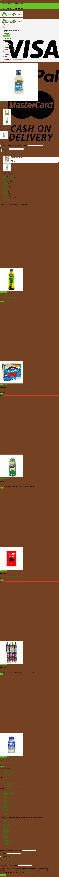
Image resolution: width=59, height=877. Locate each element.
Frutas (5, 31)
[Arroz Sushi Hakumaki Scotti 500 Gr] (7, 116)
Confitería (6, 33)
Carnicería (6, 24)
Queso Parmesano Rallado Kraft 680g (10, 483)
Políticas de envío (7, 784)
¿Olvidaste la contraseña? (6, 859)
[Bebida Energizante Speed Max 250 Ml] (11, 290)
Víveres (5, 20)
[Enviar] (3, 61)
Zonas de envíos (7, 775)
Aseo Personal (7, 38)
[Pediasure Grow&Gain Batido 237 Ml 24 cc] (11, 755)
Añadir (2, 147)
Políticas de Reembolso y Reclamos (12, 786)
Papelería (6, 56)
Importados (6, 36)
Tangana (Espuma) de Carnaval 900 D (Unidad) (12, 670)
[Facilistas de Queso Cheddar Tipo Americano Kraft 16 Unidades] (11, 383)
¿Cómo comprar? (7, 770)
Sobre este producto (6, 201)
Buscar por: (6, 149)
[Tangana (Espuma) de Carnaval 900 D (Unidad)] (11, 663)
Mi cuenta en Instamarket (10, 772)
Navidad (5, 42)
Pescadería (6, 52)
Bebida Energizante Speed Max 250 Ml (10, 297)
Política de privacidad (9, 783)
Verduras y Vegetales (9, 22)
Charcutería (6, 26)
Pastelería (6, 54)
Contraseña (3, 853)
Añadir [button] (2, 301)
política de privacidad (29, 872)
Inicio (1, 102)
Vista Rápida (3, 292)
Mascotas (6, 40)
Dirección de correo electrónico (8, 865)
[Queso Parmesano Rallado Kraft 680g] (11, 477)
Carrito (5, 780)
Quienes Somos (7, 773)
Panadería (6, 47)
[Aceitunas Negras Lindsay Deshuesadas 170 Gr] (11, 569)
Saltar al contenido (5, 0)
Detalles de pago (7, 781)
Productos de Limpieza (9, 49)
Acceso (11, 856)
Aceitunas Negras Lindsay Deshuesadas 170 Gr (12, 576)
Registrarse (3, 875)
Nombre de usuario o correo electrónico (11, 850)
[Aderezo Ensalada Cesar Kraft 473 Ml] (7, 124)
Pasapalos (6, 45)
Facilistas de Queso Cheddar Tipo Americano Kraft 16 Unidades (17, 389)
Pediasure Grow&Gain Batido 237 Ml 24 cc (11, 762)
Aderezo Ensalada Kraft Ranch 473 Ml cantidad (14, 145)
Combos (5, 29)
